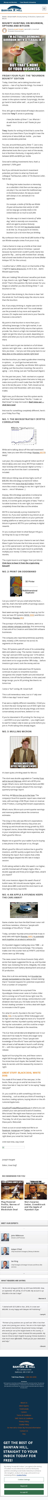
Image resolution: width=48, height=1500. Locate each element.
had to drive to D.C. (19, 269)
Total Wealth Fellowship (28, 2)
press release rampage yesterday (16, 626)
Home (4, 17)
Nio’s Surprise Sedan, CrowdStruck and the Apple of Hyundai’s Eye (35, 1206)
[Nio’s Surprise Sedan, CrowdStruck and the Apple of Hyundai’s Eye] (36, 1190)
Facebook (6, 1130)
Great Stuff (12, 17)
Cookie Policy (24, 1424)
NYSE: (29, 615)
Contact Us (24, 1431)
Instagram (15, 1130)
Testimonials (24, 1409)
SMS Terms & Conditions (24, 1418)
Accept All (24, 1492)
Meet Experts (24, 1406)
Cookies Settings (24, 1480)
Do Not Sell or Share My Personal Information (24, 1428)
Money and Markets (10, 2)
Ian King (14, 1261)
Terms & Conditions (24, 1415)
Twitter (27, 1130)
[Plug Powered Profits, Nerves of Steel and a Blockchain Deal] (12, 1190)
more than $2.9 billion (25, 483)
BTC (10, 464)
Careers (24, 1412)
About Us (24, 1403)
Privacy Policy (24, 1421)
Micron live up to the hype (24, 795)
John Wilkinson (17, 1235)
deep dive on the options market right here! (20, 354)
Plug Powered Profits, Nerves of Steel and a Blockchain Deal (10, 1206)
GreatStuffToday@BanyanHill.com (16, 1108)
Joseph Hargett (18, 29)
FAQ (24, 1434)
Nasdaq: (39, 452)
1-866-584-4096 (30, 1377)
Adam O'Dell (16, 1249)
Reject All (23, 1486)
